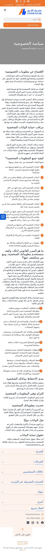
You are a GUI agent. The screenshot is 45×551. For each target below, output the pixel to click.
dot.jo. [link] (22, 550)
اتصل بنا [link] (8, 4)
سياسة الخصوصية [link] (22, 542)
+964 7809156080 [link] (33, 518)
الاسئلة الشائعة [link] (32, 4)
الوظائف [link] (18, 4)
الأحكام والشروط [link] (22, 544)
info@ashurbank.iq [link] (32, 514)
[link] (3, 217)
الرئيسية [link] (40, 48)
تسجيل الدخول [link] (33, 25)
